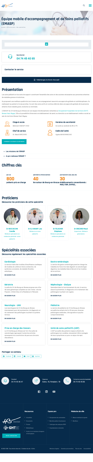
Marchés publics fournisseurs (57, 421)
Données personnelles (67, 448)
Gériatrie (9, 284)
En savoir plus (10, 275)
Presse (28, 424)
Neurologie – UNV (13, 305)
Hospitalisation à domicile (56, 428)
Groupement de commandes (57, 417)
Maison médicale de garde (80, 417)
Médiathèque (30, 428)
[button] (46, 44)
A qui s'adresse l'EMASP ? (16, 156)
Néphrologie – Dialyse (61, 284)
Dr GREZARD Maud (81, 229)
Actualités (29, 417)
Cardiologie (10, 261)
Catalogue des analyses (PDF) (57, 424)
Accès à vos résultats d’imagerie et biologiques (35, 432)
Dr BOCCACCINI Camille (12, 230)
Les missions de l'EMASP (15, 151)
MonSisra (75, 421)
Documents (29, 421)
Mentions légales (54, 448)
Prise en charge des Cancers (18, 328)
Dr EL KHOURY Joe (35, 229)
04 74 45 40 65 (26, 58)
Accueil (3, 27)
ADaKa (33, 448)
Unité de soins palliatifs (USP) (65, 328)
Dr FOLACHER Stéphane (58, 230)
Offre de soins (11, 27)
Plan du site (78, 448)
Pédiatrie (55, 305)
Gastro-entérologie (59, 261)
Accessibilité (87, 448)
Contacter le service (14, 69)
